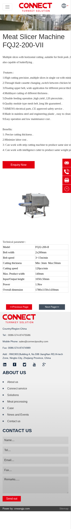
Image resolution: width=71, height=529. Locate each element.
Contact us (13, 421)
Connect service (17, 388)
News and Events (18, 414)
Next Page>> (52, 306)
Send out (11, 498)
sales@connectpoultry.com (33, 341)
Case (10, 408)
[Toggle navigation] (7, 6)
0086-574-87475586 (19, 335)
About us (12, 381)
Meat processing (17, 401)
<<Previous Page (19, 306)
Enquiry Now (19, 164)
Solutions (13, 395)
